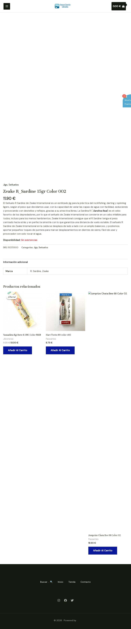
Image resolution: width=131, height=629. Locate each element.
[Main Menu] (7, 6)
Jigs (5, 184)
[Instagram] (58, 600)
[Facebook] (65, 600)
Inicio (60, 581)
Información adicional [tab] (15, 262)
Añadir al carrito (17, 350)
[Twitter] (72, 600)
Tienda (71, 581)
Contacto (86, 581)
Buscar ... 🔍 (46, 582)
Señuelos (14, 184)
